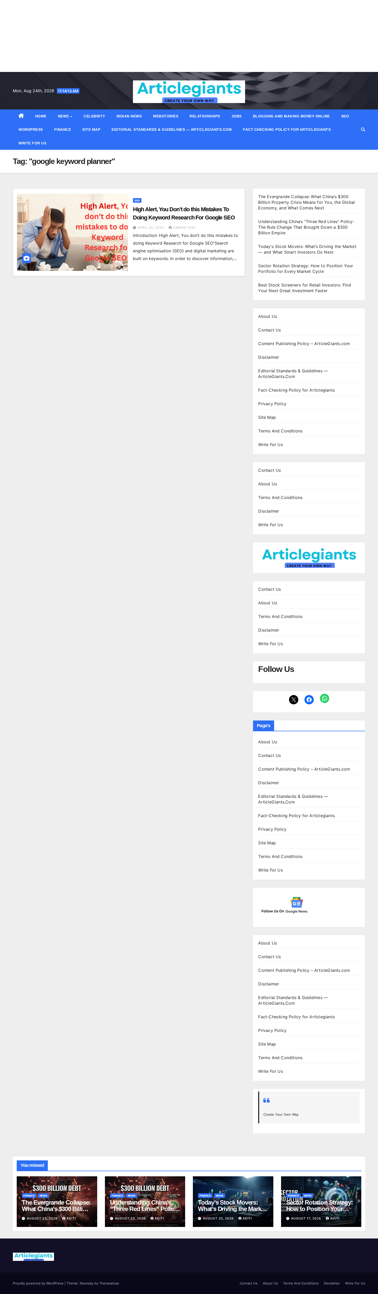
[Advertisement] (154, 36)
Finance (62, 129)
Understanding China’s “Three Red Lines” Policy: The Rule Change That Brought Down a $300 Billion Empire (306, 227)
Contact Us (269, 329)
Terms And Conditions (280, 430)
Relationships (205, 116)
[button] (363, 129)
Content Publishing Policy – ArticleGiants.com (304, 343)
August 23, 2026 (43, 1218)
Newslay (86, 1283)
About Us (267, 316)
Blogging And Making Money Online (291, 116)
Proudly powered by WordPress (39, 1283)
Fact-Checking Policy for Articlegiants (287, 129)
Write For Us (32, 143)
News (64, 116)
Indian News (129, 116)
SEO (345, 116)
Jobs (236, 116)
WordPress (31, 129)
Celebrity (94, 116)
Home (41, 116)
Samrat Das (184, 227)
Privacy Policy (272, 403)
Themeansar (109, 1283)
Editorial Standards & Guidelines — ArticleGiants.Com (172, 129)
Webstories (165, 116)
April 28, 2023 (151, 227)
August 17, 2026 (306, 1218)
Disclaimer (268, 357)
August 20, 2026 (219, 1218)
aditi (71, 1218)
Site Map (91, 129)
